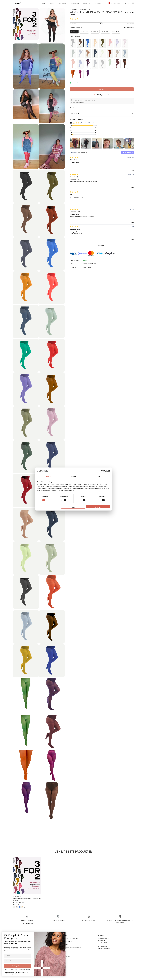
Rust (73, 64)
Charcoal (95, 64)
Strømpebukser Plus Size (86, 9)
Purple (88, 64)
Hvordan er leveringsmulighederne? (67, 938)
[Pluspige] (17, 3)
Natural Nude (88, 53)
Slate (102, 64)
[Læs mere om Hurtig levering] (27, 916)
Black (73, 43)
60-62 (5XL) (115, 31)
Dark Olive (102, 43)
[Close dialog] (64, 933)
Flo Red (110, 43)
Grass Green (110, 64)
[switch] (64, 500)
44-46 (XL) (74, 31)
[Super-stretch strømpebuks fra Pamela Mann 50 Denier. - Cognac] (22, 907)
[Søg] (125, 3)
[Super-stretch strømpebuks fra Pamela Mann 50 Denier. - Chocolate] (17, 907)
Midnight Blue (80, 53)
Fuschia (80, 74)
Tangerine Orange (73, 74)
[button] (133, 3)
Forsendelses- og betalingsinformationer (69, 947)
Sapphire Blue (80, 64)
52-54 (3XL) (94, 31)
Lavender (125, 43)
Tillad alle (98, 507)
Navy (95, 53)
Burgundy (110, 53)
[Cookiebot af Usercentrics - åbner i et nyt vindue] (102, 470)
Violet (88, 74)
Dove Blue (125, 53)
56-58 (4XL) (105, 31)
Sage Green (102, 53)
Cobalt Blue (88, 43)
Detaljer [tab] (73, 476)
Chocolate (80, 43)
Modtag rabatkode (18, 966)
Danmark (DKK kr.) (116, 3)
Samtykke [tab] (48, 476)
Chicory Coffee (125, 64)
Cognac (95, 43)
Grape (117, 43)
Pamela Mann (73, 9)
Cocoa (117, 53)
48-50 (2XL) (84, 31)
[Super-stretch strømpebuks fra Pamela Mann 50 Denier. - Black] (14, 907)
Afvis (73, 507)
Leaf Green (73, 53)
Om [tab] (99, 476)
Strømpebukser (87, 267)
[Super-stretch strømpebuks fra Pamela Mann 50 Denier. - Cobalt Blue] (20, 907)
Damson (117, 64)
